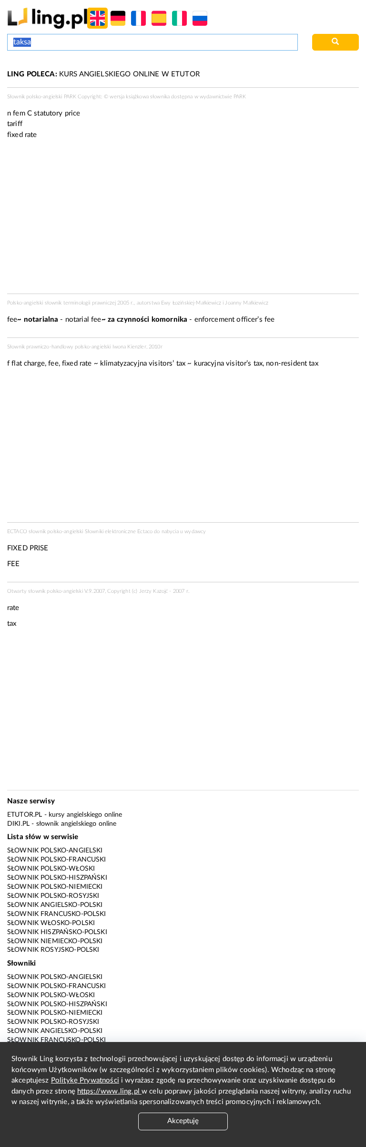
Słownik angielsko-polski (55, 905)
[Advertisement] (183, 448)
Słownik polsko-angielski (55, 850)
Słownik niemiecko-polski (55, 941)
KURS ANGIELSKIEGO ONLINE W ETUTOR (103, 74)
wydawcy (195, 531)
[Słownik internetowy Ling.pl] (47, 17)
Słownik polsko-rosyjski (53, 896)
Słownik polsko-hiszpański (57, 877)
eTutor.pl (24, 814)
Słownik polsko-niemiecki (55, 887)
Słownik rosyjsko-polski (53, 950)
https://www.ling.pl (109, 1091)
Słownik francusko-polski (56, 914)
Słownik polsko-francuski (56, 859)
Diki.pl (18, 824)
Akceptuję (183, 1121)
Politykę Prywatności (85, 1080)
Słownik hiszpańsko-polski (57, 932)
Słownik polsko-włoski (51, 868)
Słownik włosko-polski (51, 923)
